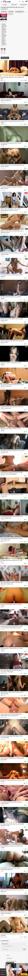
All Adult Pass (4, 124)
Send (24, 949)
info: (8, 955)
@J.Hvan (4, 44)
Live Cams (4, 4)
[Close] (26, 972)
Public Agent (4, 673)
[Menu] (22, 1)
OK (24, 972)
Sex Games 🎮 (23, 4)
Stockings (11, 11)
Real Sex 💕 (14, 4)
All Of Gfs (3, 80)
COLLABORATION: (11, 961)
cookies (2, 972)
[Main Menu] (1, 1)
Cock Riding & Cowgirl (20, 11)
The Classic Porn (5, 234)
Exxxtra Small (4, 212)
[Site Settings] (26, 1)
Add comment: (5, 943)
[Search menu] (19, 1)
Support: (9, 958)
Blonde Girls (4, 11)
